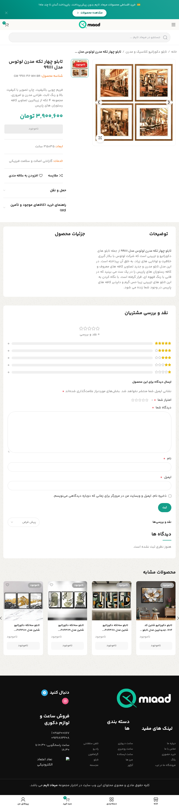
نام (167, 458)
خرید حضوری (169, 754)
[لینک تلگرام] (44, 693)
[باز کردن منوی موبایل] (173, 24)
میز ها (129, 760)
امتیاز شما (162, 400)
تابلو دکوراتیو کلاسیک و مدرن (146, 51)
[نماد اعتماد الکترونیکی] (53, 762)
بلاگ (173, 760)
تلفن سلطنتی (90, 744)
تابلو (96, 760)
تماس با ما (170, 749)
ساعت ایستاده (125, 754)
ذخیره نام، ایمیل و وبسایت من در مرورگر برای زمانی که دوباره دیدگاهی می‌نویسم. (110, 495)
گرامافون (93, 754)
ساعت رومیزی (125, 749)
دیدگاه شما (161, 407)
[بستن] (6, 12)
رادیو (95, 749)
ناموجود (34, 129)
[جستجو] (165, 37)
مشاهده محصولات (92, 13)
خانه (174, 51)
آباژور (130, 765)
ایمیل (165, 477)
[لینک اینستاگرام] (65, 701)
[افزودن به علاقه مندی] (140, 585)
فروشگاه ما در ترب (165, 765)
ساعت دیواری (125, 744)
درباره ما (171, 744)
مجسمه (94, 765)
